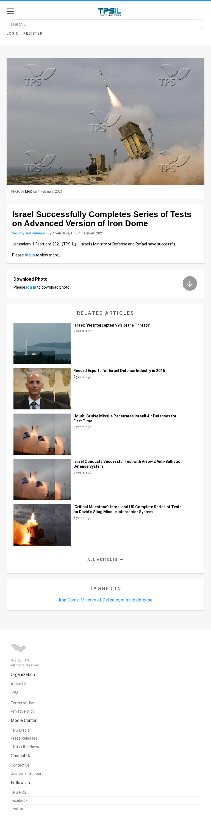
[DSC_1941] (105, 121)
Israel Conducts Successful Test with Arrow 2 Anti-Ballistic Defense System (126, 464)
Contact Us (20, 765)
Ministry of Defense (99, 600)
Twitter (17, 808)
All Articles (103, 560)
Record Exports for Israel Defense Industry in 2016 (119, 370)
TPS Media (20, 730)
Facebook (19, 800)
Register (33, 33)
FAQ (14, 692)
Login (13, 33)
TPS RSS (18, 792)
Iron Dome (69, 600)
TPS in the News (25, 746)
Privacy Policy (22, 711)
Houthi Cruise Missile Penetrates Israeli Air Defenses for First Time (125, 418)
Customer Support (27, 773)
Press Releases (24, 738)
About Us (19, 684)
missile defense (136, 600)
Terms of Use (22, 703)
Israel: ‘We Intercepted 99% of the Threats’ (111, 325)
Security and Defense (28, 233)
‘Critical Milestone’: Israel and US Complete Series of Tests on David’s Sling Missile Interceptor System (127, 509)
